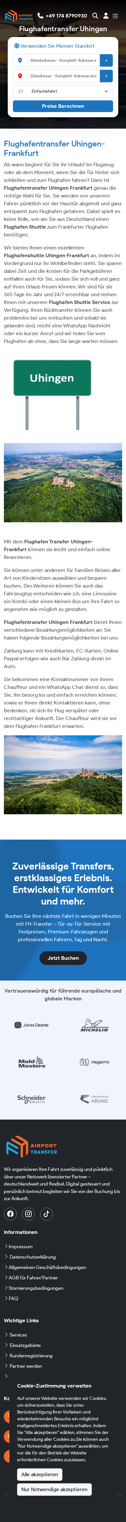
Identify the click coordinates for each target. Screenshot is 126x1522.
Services (18, 1335)
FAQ (13, 1298)
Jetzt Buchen (63, 958)
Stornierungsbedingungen (36, 1288)
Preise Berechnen (63, 106)
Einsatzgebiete (25, 1345)
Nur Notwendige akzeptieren (54, 1489)
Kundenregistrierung (31, 1356)
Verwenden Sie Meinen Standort (57, 46)
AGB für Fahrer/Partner (33, 1278)
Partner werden (26, 1366)
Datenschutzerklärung (33, 1257)
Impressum (21, 1246)
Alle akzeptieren (39, 1474)
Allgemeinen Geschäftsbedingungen (47, 1267)
